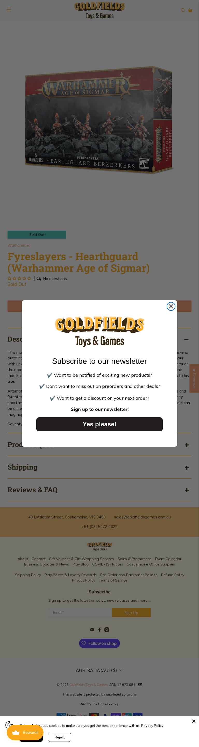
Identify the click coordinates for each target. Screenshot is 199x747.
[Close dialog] (171, 306)
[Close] (193, 721)
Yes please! (99, 424)
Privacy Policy (152, 725)
